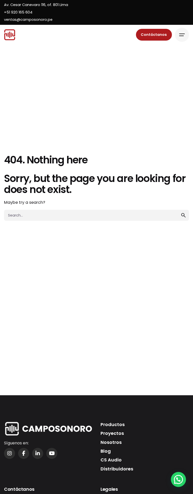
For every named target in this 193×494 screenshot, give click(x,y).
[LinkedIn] (37, 453)
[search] (183, 215)
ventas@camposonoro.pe (28, 19)
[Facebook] (23, 453)
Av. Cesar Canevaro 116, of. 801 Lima (36, 4)
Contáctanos (154, 34)
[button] (178, 479)
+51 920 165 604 (18, 12)
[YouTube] (51, 453)
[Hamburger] (182, 35)
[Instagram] (9, 453)
